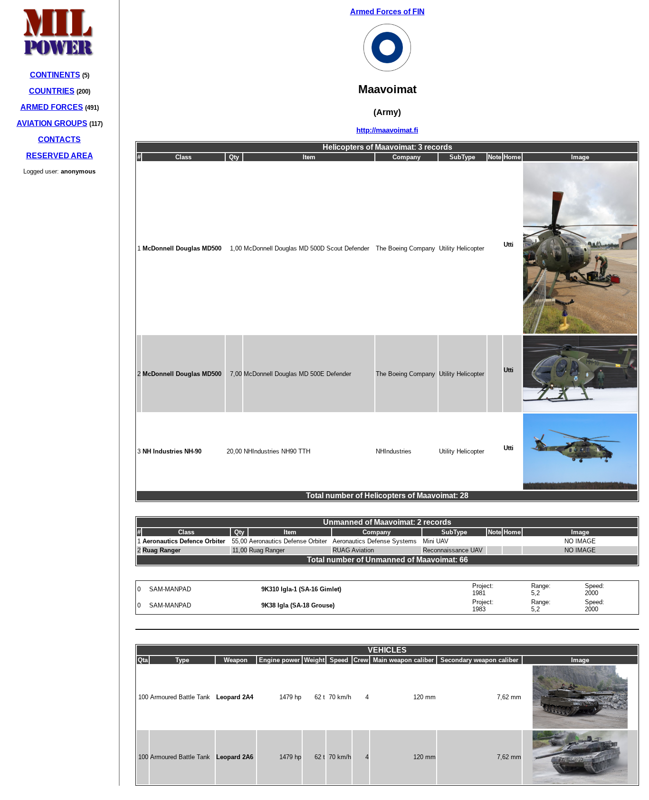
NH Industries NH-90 (172, 451)
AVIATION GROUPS (52, 123)
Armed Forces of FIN (387, 12)
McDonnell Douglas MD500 (182, 248)
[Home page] (59, 61)
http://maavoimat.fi (387, 130)
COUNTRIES (52, 91)
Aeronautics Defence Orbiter (184, 541)
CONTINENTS (55, 75)
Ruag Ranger (162, 550)
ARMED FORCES (51, 107)
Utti (509, 244)
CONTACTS (59, 139)
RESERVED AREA (59, 156)
